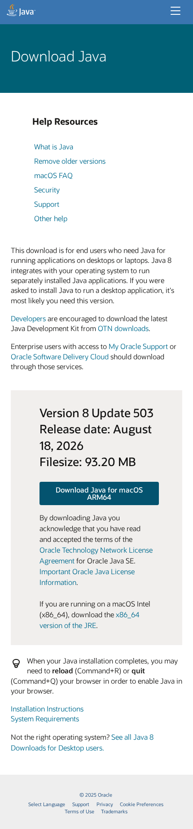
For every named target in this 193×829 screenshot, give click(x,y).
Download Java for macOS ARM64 (99, 493)
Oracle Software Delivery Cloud (60, 356)
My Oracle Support (138, 346)
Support (46, 204)
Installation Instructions (47, 708)
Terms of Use (79, 811)
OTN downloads (123, 328)
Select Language (46, 804)
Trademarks (114, 811)
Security (47, 189)
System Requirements (45, 718)
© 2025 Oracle (95, 794)
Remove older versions (69, 161)
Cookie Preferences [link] (141, 804)
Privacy (104, 804)
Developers (28, 318)
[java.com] (21, 11)
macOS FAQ (53, 175)
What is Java (53, 146)
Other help (50, 218)
